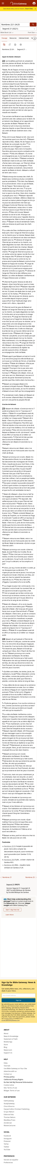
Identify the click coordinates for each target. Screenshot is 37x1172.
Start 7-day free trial (12, 910)
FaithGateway (9, 1101)
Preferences (8, 1162)
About (6, 1033)
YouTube (7, 1149)
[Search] (33, 24)
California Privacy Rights (13, 1079)
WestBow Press (9, 1120)
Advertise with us (10, 1071)
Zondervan (8, 1123)
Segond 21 (10, 884)
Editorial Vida (9, 1114)
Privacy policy (9, 1077)
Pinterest (7, 1141)
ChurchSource (9, 1106)
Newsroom (8, 1050)
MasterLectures (9, 1125)
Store (6, 1044)
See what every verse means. (18, 9)
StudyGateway (9, 1103)
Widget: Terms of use (12, 1090)
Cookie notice (9, 1085)
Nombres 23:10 (9, 846)
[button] (34, 3)
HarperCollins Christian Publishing (16, 1109)
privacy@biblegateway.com (11, 1020)
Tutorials (7, 1066)
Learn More (10, 915)
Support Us (8, 1053)
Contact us (8, 1074)
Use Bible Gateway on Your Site (15, 1068)
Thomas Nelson (9, 1117)
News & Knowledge (11, 1036)
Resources (13, 38)
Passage (4, 38)
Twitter (6, 1147)
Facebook (7, 1136)
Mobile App (8, 1042)
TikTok (6, 1144)
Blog (5, 1047)
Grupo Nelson (9, 1112)
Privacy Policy (8, 1018)
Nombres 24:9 (9, 860)
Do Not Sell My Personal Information (18, 1082)
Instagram (8, 1138)
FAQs (6, 1063)
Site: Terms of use (10, 1088)
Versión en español (11, 1160)
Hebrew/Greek (24, 38)
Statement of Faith (11, 1039)
